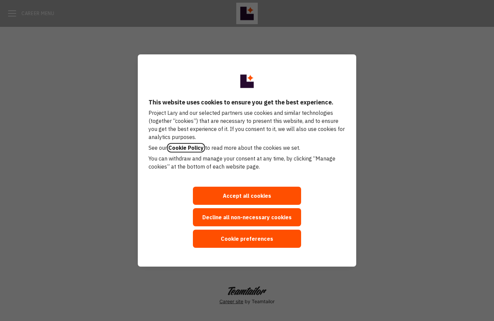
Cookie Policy (186, 147)
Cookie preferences (247, 238)
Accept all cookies (247, 195)
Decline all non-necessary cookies (247, 217)
